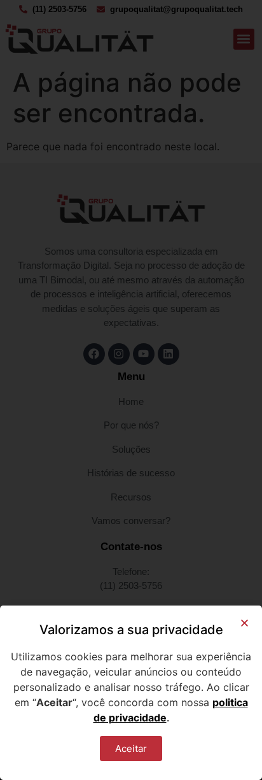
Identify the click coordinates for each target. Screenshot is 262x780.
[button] (244, 623)
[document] (131, 390)
